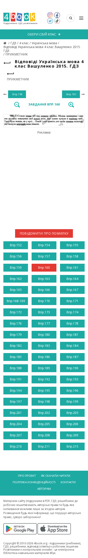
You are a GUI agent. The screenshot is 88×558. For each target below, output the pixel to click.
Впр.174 (72, 312)
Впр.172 (16, 312)
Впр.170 (44, 301)
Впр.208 (44, 435)
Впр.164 (72, 279)
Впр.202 (44, 413)
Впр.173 (44, 312)
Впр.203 (72, 413)
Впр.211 (44, 446)
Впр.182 (16, 345)
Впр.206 (72, 424)
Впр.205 (44, 424)
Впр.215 (72, 446)
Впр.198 (44, 401)
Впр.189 (44, 368)
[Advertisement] (44, 178)
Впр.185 (16, 357)
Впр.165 (16, 290)
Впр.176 (16, 323)
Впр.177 (44, 323)
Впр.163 (44, 279)
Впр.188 (16, 368)
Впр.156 (16, 256)
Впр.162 (16, 279)
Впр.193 (72, 379)
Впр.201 (16, 413)
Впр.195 (44, 390)
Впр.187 (72, 357)
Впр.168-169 (16, 301)
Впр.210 (16, 446)
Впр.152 (16, 245)
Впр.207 (16, 435)
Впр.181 (72, 334)
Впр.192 (44, 379)
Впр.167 (72, 290)
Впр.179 (16, 334)
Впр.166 (44, 290)
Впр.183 (44, 345)
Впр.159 (16, 267)
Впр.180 (44, 334)
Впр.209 (72, 435)
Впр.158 (72, 256)
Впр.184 (72, 345)
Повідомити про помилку (44, 233)
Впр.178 (72, 323)
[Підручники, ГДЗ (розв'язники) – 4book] (5, 43)
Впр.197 (16, 401)
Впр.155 (72, 245)
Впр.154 (44, 245)
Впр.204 (16, 424)
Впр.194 (16, 390)
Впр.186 (44, 357)
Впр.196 (72, 390)
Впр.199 (72, 401)
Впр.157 (44, 256)
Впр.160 (44, 267)
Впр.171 (72, 301)
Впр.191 (16, 379)
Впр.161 (72, 267)
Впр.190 (72, 368)
